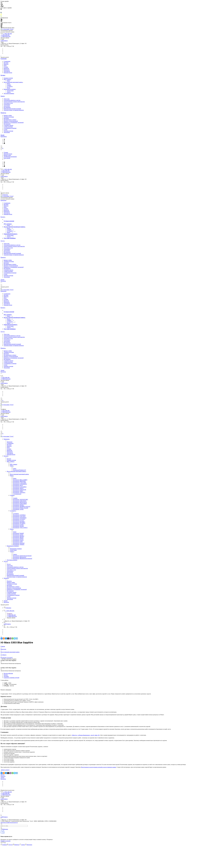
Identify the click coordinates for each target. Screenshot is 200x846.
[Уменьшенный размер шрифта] (1, 2)
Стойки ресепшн (8, 126)
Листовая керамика (9, 93)
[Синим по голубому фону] (1, 13)
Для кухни (6, 98)
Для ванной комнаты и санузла (12, 100)
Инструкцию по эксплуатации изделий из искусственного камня (98, 767)
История (6, 62)
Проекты (3, 113)
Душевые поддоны (9, 117)
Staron (8, 87)
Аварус (9, 92)
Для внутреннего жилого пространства (14, 101)
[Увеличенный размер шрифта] (2, 6)
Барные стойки (8, 115)
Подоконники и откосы (10, 119)
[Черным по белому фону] (1, 9)
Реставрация (7, 107)
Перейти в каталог (6, 841)
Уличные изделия (8, 131)
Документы (7, 71)
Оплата (6, 674)
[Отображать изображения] (1, 19)
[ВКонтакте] (4, 139)
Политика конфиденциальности (9, 822)
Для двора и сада (8, 103)
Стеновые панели (8, 125)
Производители (8, 72)
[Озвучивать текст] (2, 24)
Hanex (8, 83)
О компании (7, 61)
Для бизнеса (7, 104)
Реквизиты (7, 69)
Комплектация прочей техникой (12, 108)
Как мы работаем (8, 673)
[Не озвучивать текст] (1, 26)
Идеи (5, 65)
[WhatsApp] (12, 638)
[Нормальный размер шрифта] (2, 4)
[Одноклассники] (4, 638)
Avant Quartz (10, 90)
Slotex (8, 80)
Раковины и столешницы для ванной (14, 122)
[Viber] (10, 638)
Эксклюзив (7, 106)
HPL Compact (7, 79)
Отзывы (6, 67)
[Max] (4, 140)
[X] (8, 638)
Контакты (4, 136)
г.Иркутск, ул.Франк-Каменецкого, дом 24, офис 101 (86, 735)
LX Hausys (10, 86)
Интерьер (6, 118)
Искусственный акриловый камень (13, 82)
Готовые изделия (8, 78)
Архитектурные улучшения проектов (14, 110)
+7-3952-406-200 (7, 33)
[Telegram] (4, 143)
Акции (2, 135)
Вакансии (6, 68)
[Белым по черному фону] (1, 11)
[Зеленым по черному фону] (1, 16)
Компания (3, 58)
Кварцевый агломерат (10, 89)
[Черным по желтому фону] (1, 14)
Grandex (9, 85)
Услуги (3, 96)
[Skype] (15, 638)
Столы (5, 129)
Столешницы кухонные (10, 128)
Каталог (3, 75)
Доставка (6, 676)
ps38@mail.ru (4, 40)
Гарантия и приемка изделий (11, 677)
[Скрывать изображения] (1, 21)
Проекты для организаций (11, 121)
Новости (6, 64)
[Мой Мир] (6, 638)
